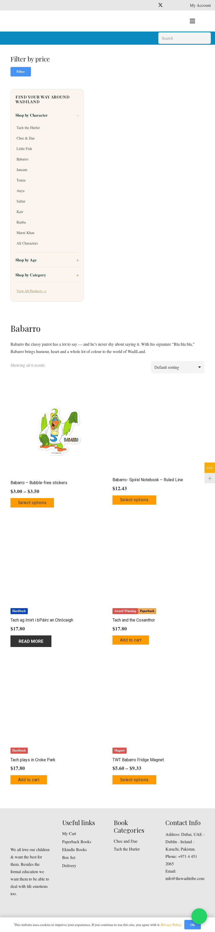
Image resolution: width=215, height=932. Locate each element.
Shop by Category (30, 275)
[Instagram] (170, 5)
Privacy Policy (171, 924)
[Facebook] (151, 5)
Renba (21, 222)
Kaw (20, 211)
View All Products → (31, 290)
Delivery (69, 865)
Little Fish (24, 148)
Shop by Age (26, 260)
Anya (20, 190)
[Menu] (192, 21)
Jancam (22, 169)
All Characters (27, 243)
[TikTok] (179, 5)
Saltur (21, 201)
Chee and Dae (125, 841)
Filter (21, 71)
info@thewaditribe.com (184, 878)
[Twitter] (160, 5)
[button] (130, 640)
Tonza (21, 180)
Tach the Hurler (28, 127)
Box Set (68, 857)
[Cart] (205, 21)
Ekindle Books (74, 849)
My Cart (69, 833)
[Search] (205, 38)
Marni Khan (25, 232)
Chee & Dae (26, 138)
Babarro (22, 159)
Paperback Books (76, 841)
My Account (200, 5)
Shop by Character (31, 115)
